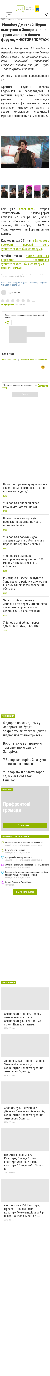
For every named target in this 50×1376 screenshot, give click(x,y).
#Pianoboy (34, 283)
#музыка (43, 283)
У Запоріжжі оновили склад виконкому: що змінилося (21, 504)
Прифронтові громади (16, 807)
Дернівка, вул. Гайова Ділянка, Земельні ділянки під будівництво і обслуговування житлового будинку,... (24, 1066)
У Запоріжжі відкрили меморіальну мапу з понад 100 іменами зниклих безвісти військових (23, 561)
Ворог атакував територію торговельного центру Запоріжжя (22, 747)
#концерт (5, 285)
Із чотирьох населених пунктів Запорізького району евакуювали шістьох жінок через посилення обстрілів (25, 583)
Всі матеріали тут (25, 825)
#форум (16, 283)
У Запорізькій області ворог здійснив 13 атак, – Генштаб (21, 624)
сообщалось (27, 209)
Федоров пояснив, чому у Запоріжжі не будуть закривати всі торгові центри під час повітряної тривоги (24, 729)
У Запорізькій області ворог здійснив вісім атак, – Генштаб (23, 776)
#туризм (24, 283)
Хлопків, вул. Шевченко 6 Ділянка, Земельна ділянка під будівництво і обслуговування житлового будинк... (24, 1113)
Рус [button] (9, 14)
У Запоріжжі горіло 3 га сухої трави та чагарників (24, 762)
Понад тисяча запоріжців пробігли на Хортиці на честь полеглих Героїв (22, 521)
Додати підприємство (25, 892)
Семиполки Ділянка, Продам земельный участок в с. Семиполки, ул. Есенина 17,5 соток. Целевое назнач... (23, 1019)
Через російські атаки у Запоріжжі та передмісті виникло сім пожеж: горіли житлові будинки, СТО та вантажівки (25, 606)
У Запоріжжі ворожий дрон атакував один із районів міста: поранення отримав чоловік (23, 540)
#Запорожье (6, 283)
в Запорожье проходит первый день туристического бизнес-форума (25, 245)
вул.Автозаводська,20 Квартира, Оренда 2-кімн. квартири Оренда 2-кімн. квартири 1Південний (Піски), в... (23, 1162)
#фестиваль (15, 285)
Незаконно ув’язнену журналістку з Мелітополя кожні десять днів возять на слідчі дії (25, 487)
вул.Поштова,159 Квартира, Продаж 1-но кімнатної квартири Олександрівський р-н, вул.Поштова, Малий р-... (24, 1211)
